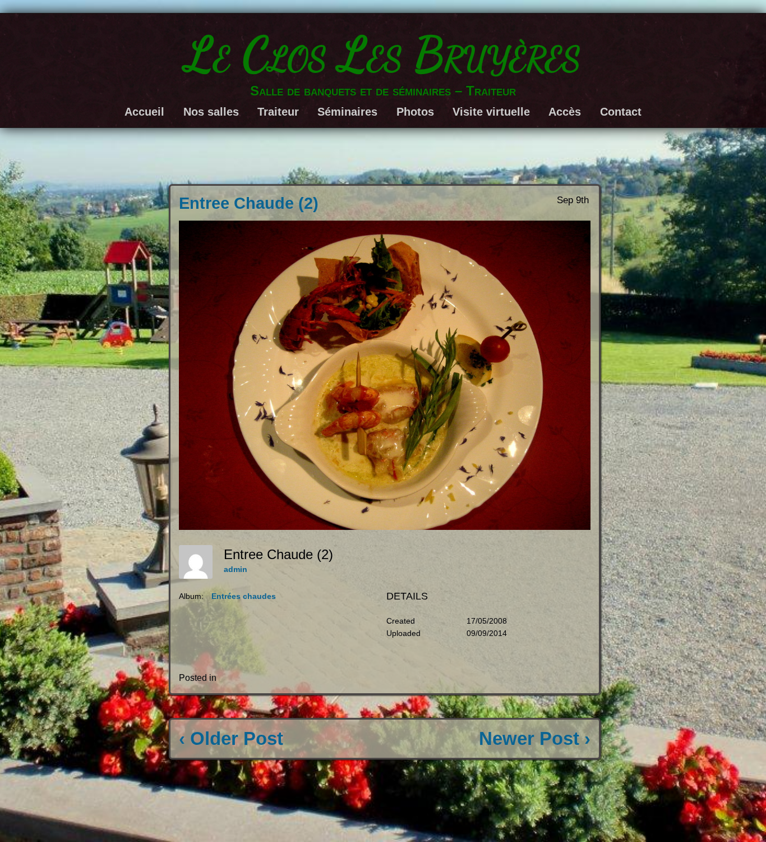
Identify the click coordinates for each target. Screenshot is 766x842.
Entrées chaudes (243, 596)
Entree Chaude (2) (249, 203)
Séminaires (347, 112)
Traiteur (278, 112)
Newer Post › (534, 738)
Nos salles (211, 112)
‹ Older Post (231, 738)
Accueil (144, 112)
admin (235, 569)
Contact (621, 112)
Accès (564, 112)
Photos (415, 112)
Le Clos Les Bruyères (383, 54)
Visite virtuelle (491, 112)
